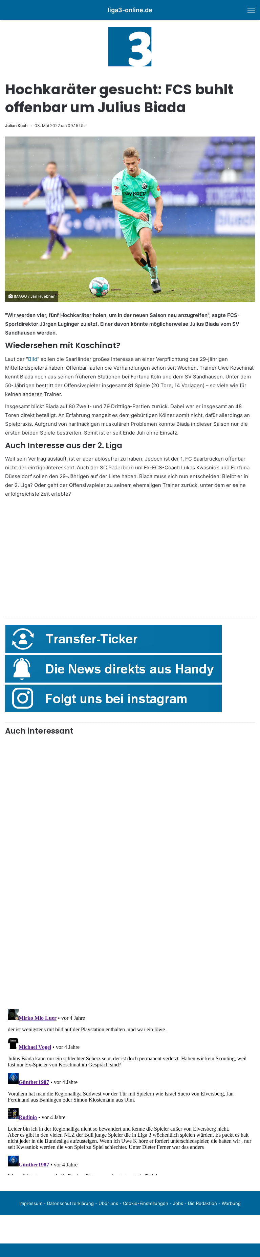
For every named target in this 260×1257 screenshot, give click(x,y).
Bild (32, 359)
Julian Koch (16, 125)
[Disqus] (130, 1090)
